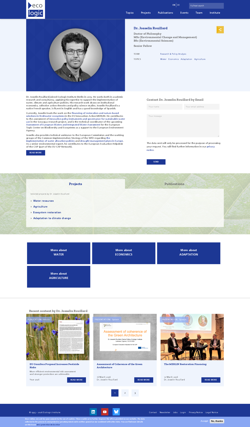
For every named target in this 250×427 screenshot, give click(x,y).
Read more (76, 380)
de (178, 5)
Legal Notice (212, 412)
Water (163, 59)
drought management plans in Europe (101, 141)
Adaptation (186, 59)
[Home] (35, 9)
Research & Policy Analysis (173, 54)
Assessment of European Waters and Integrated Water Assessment (63, 125)
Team (199, 13)
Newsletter (165, 412)
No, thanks (217, 421)
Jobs (175, 412)
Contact (153, 412)
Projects (146, 13)
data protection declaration (48, 425)
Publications (165, 13)
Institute (215, 13)
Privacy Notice (196, 412)
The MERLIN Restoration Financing (185, 364)
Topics (130, 13)
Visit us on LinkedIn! (93, 411)
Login (183, 412)
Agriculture (200, 59)
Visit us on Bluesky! (116, 411)
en (174, 5)
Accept (204, 421)
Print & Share (220, 29)
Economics (173, 59)
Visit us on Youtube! (104, 411)
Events (184, 13)
